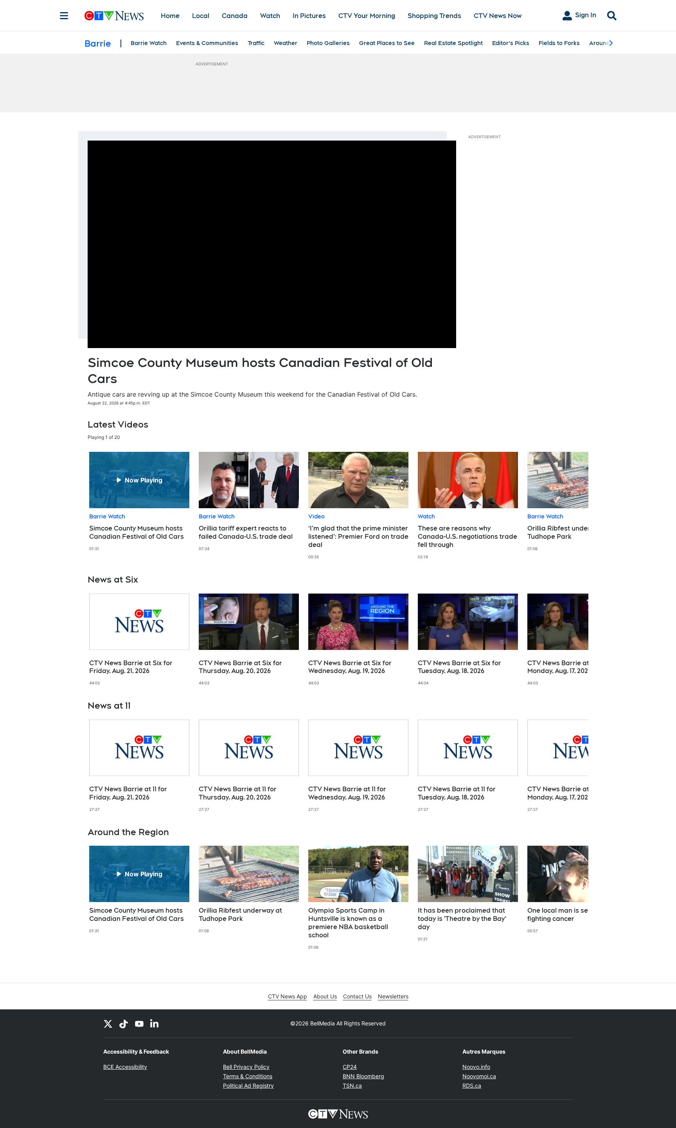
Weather (285, 43)
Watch (270, 16)
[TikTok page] (123, 1023)
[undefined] (139, 501)
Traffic (256, 43)
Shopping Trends (434, 16)
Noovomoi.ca (479, 1076)
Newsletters (393, 996)
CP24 (350, 1066)
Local (200, 16)
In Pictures (309, 16)
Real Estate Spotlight (453, 43)
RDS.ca (471, 1085)
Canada (235, 16)
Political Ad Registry (248, 1085)
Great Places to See (387, 43)
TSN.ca (352, 1085)
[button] (572, 505)
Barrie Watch (149, 43)
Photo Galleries (328, 43)
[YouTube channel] (139, 1023)
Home (170, 16)
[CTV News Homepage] (114, 15)
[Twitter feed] (108, 1023)
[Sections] (64, 15)
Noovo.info (476, 1066)
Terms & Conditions (247, 1076)
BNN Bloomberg (363, 1076)
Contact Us (357, 996)
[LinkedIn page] (155, 1023)
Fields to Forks (559, 43)
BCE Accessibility (125, 1066)
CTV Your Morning (366, 16)
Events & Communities (207, 43)
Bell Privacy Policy (246, 1066)
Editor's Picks (510, 43)
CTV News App (287, 996)
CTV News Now (497, 16)
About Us (325, 996)
